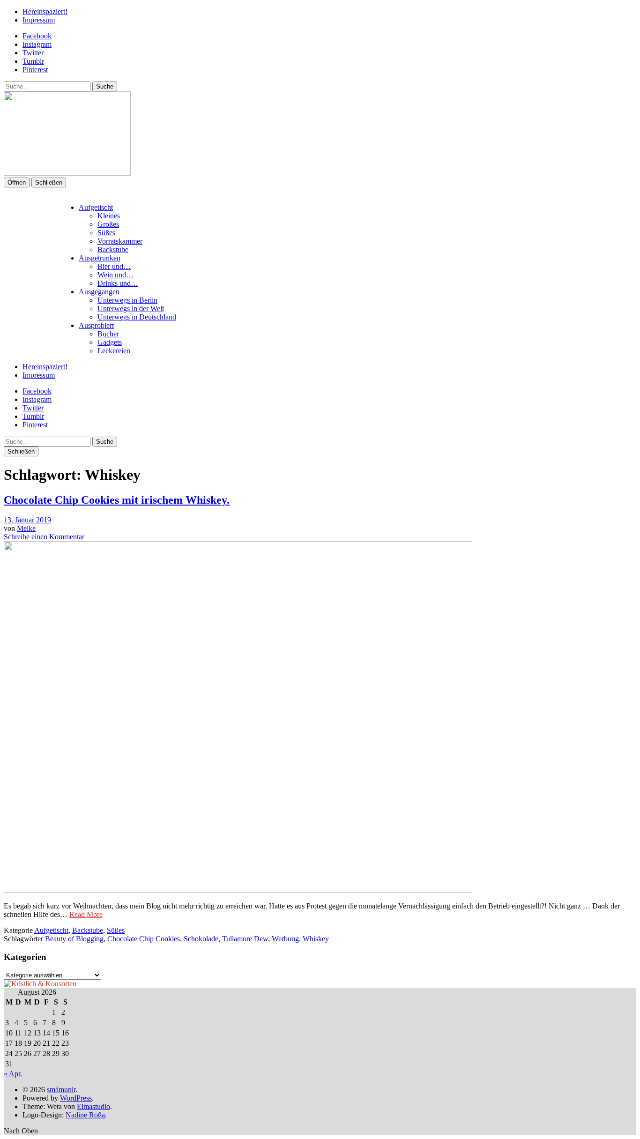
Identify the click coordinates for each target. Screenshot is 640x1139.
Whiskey (316, 939)
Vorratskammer (119, 241)
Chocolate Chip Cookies (143, 939)
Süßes (106, 233)
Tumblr (33, 61)
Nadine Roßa (85, 1115)
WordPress (76, 1098)
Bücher (108, 334)
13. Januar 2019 (27, 520)
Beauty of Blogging (74, 939)
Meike (26, 528)
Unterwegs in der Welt (130, 309)
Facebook (37, 36)
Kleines (108, 216)
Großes (108, 224)
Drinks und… (117, 283)
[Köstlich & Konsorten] (40, 984)
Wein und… (115, 275)
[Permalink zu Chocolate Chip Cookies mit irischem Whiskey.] (238, 890)
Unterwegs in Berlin (127, 300)
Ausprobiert (96, 325)
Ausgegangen (99, 292)
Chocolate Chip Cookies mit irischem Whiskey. (117, 500)
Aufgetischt (96, 207)
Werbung (285, 939)
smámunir (61, 1090)
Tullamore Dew (245, 939)
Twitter (33, 53)
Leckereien (113, 351)
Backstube (112, 249)
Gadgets (109, 342)
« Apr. (13, 1074)
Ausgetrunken (99, 258)
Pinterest (35, 70)
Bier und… (114, 266)
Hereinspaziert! (44, 11)
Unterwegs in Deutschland (136, 317)
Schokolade (201, 939)
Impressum (38, 20)
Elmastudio (93, 1106)
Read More (86, 914)
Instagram (37, 44)
